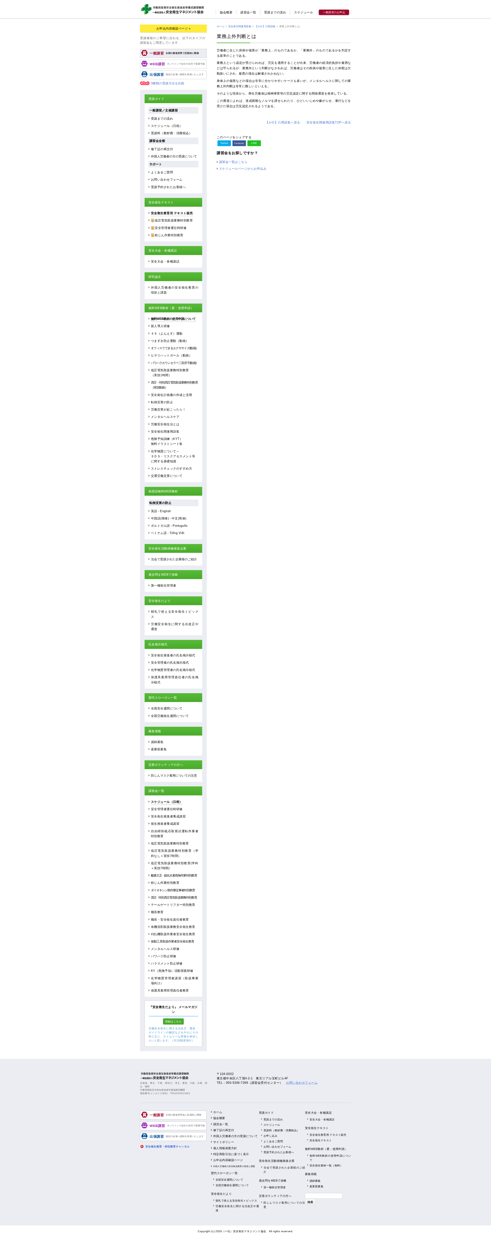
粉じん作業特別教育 (165, 882)
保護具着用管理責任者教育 (170, 990)
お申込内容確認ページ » (173, 28)
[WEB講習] (173, 68)
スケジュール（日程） (167, 126)
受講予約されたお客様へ (168, 187)
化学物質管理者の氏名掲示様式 (173, 670)
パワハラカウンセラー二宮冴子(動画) (173, 363)
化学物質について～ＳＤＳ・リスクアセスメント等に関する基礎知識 (173, 456)
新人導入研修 (160, 326)
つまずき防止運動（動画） (170, 340)
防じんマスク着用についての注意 (174, 775)
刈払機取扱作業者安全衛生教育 (173, 934)
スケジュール (303, 12)
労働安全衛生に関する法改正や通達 (237, 1208)
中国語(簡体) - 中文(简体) (168, 518)
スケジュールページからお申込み (242, 168)
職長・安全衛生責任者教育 (170, 919)
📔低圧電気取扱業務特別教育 (172, 220)
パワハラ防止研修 (163, 956)
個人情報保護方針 (225, 1148)
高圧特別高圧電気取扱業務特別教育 (174, 897)
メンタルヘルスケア (165, 416)
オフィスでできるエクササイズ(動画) (173, 348)
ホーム (217, 1112)
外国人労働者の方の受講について (174, 156)
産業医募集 (159, 749)
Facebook (239, 143)
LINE (254, 143)
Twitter (224, 143)
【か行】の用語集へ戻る (282, 122)
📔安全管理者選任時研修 (168, 228)
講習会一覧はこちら (233, 162)
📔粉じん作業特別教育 (167, 235)
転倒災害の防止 (162, 402)
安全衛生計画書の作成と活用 (171, 395)
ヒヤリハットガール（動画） (171, 355)
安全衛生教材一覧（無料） (326, 1165)
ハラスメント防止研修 (167, 963)
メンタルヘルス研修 (165, 949)
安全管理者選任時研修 (167, 809)
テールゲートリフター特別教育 (173, 904)
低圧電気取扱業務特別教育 (170, 843)
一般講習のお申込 (334, 12)
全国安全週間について (167, 708)
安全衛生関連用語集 (165, 431)
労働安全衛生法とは (165, 424)
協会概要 (226, 12)
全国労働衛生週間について (170, 716)
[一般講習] (173, 57)
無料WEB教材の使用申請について (173, 318)
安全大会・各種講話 (165, 261)
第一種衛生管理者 (163, 585)
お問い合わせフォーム (167, 179)
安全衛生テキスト (321, 1140)
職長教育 (157, 912)
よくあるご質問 (162, 172)
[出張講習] (173, 78)
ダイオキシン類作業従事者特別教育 (173, 890)
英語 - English (161, 511)
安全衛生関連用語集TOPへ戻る (328, 122)
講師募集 (157, 742)
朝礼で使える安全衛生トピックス (236, 1200)
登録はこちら (173, 1021)
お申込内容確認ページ (228, 1160)
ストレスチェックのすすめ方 (171, 468)
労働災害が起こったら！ (168, 409)
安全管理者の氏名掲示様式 (170, 662)
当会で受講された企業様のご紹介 (174, 559)
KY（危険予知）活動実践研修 (172, 970)
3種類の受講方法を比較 (167, 83)
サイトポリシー (223, 1142)
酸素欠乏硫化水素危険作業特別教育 (174, 875)
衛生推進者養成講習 (165, 823)
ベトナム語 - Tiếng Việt (167, 533)
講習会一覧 (248, 12)
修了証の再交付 (162, 149)
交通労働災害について (167, 475)
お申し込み (270, 1135)
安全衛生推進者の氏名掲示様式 (173, 655)
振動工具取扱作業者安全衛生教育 (172, 941)
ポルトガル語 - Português (169, 525)
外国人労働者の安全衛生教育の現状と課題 (234, 1166)
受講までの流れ (275, 12)
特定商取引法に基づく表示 (231, 1154)
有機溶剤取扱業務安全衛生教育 (173, 926)
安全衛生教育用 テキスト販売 (172, 213)
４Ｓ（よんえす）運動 (167, 333)
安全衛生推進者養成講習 (168, 816)
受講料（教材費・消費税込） (171, 133)
